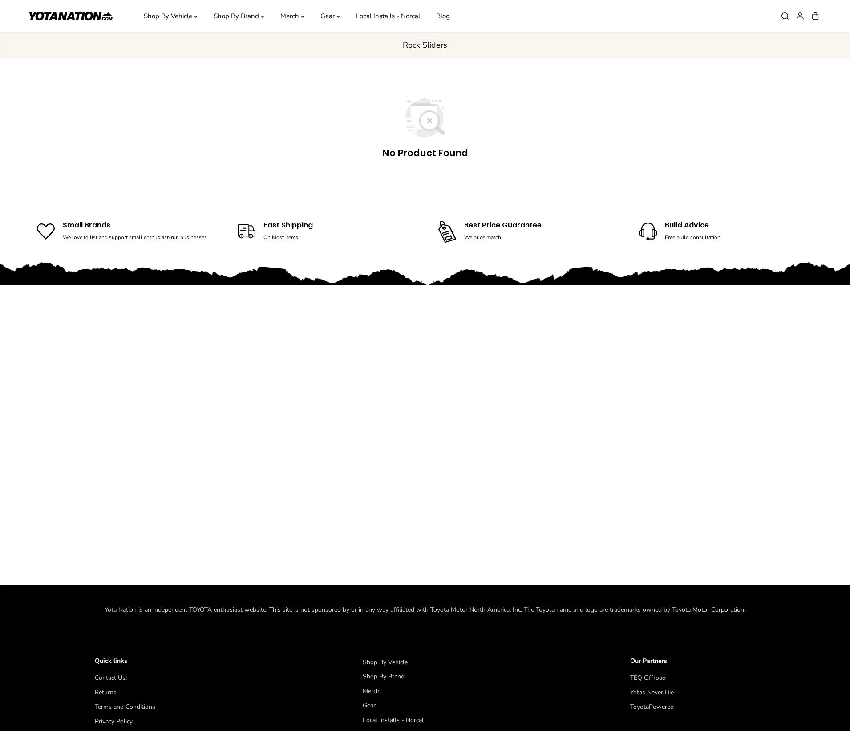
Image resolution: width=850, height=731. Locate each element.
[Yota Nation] (70, 16)
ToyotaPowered (652, 707)
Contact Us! (111, 678)
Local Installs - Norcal (388, 16)
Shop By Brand (237, 16)
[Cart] (815, 16)
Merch (290, 16)
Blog (443, 16)
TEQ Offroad (648, 678)
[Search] (785, 16)
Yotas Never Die (652, 692)
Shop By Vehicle (169, 16)
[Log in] (800, 16)
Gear (328, 16)
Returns (106, 692)
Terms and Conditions (125, 707)
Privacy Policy (114, 721)
